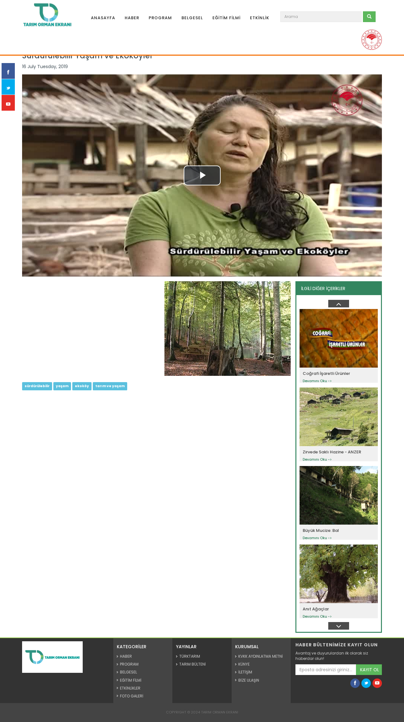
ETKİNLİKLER (130, 688)
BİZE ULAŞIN (248, 680)
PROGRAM (160, 18)
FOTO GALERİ (131, 696)
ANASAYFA (103, 18)
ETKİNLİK (259, 18)
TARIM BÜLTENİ (192, 664)
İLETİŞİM (245, 672)
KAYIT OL (369, 670)
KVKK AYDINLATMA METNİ (260, 656)
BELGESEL (192, 18)
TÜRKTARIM (189, 656)
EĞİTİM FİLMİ (226, 18)
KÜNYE (244, 664)
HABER (132, 18)
